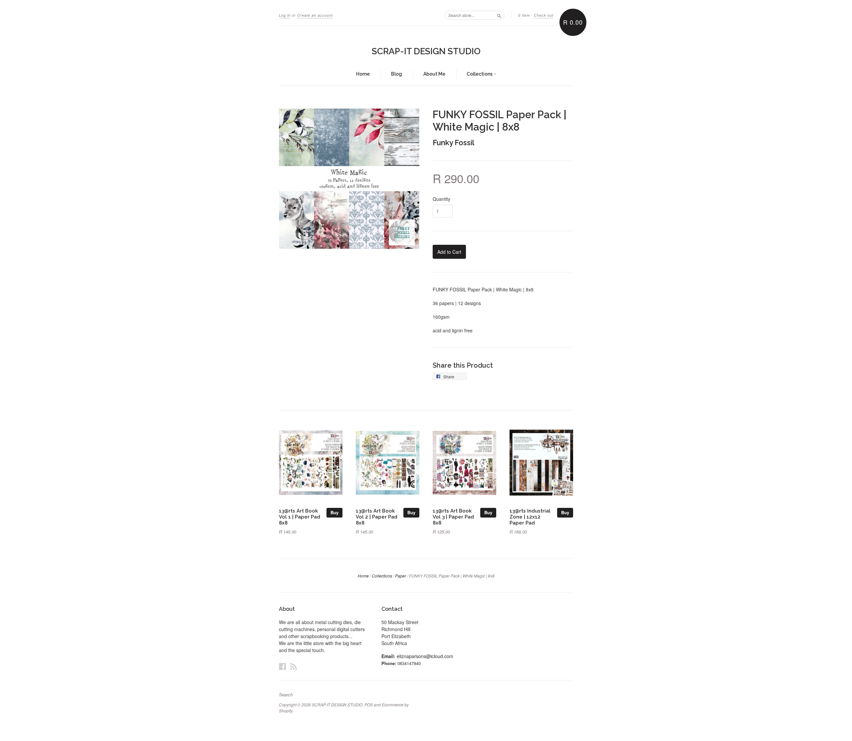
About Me (434, 74)
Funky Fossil (453, 142)
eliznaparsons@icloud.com (425, 656)
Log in (285, 15)
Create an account (315, 15)
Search (286, 694)
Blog (396, 74)
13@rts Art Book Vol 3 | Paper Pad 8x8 (453, 517)
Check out (543, 15)
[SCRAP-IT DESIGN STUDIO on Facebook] (282, 666)
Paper (400, 575)
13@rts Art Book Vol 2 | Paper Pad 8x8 (376, 517)
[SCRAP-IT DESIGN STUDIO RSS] (293, 666)
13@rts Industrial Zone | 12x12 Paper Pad (530, 517)
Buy (334, 512)
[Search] (499, 15)
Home (363, 74)
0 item (524, 15)
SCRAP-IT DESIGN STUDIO (426, 51)
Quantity (441, 199)
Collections (480, 74)
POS (368, 704)
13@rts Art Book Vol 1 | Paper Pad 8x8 (299, 517)
